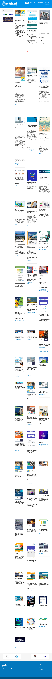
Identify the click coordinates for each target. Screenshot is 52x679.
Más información (42, 45)
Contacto (47, 4)
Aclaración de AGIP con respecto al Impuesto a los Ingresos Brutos (44, 623)
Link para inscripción (18, 479)
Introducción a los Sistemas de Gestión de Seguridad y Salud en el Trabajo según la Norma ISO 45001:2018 (44, 583)
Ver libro (41, 153)
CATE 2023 (29, 608)
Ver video (16, 164)
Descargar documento (30, 631)
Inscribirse (17, 163)
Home (27, 2)
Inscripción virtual (29, 590)
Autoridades (40, 2)
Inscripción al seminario (31, 61)
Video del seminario (30, 283)
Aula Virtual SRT (42, 467)
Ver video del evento (30, 483)
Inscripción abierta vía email (19, 320)
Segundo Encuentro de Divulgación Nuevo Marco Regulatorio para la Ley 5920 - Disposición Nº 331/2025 (32, 477)
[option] (7, 656)
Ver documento (30, 150)
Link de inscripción (43, 249)
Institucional (33, 2)
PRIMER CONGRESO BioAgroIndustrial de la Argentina (43, 530)
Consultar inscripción (43, 195)
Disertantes (17, 376)
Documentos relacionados (44, 291)
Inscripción (41, 587)
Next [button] (50, 657)
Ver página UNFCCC (30, 149)
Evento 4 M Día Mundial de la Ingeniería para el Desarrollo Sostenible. (19, 502)
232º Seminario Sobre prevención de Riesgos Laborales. (31, 561)
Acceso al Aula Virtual (18, 537)
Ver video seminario (30, 566)
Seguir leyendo (41, 608)
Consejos (47, 2)
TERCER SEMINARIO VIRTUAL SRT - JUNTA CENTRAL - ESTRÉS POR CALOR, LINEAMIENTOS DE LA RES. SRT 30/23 (32, 532)
